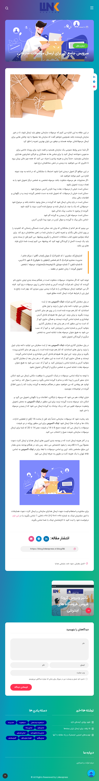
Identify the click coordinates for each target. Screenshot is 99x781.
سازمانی (62, 563)
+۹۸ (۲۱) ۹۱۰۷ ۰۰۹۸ (52, 516)
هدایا (57, 563)
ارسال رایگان (40, 738)
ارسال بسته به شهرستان (37, 732)
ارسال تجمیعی (21, 732)
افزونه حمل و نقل (26, 738)
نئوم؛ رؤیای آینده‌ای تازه (80, 722)
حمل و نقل (80, 46)
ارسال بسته (29, 727)
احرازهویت (22, 722)
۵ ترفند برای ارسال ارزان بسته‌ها (77, 728)
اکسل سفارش (80, 563)
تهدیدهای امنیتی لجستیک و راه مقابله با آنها (71, 735)
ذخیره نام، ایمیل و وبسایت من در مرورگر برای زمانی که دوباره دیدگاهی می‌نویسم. (57, 679)
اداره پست (11, 722)
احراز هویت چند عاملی (37, 722)
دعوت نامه (70, 563)
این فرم (16, 516)
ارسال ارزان (41, 727)
